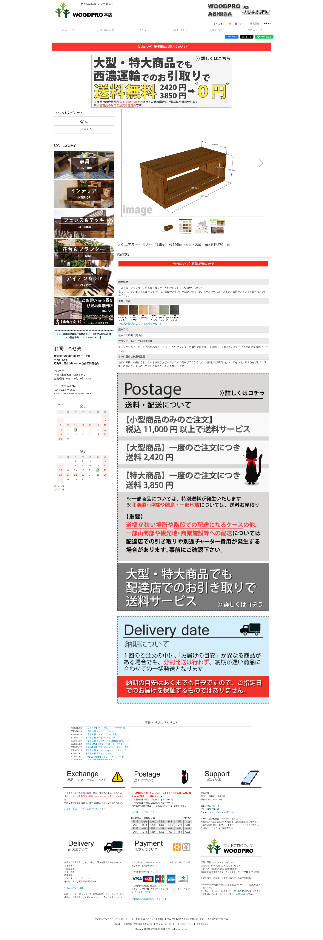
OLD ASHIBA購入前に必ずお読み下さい (186, 919)
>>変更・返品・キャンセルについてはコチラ (85, 809)
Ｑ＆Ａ (142, 30)
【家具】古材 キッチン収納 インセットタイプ (105, 750)
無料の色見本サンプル (218, 919)
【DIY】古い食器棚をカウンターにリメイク (104, 757)
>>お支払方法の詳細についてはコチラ (149, 899)
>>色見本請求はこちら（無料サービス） (140, 323)
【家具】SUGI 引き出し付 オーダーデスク (103, 744)
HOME (117, 924)
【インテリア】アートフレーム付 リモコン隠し (105, 728)
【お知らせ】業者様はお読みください (161, 46)
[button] (125, 163)
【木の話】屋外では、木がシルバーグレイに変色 (106, 747)
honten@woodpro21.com (221, 812)
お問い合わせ (180, 30)
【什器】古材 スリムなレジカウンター (101, 731)
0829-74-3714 (212, 806)
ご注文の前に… (218, 30)
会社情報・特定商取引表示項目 (138, 924)
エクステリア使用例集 (153, 919)
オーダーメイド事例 (130, 919)
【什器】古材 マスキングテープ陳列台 (101, 734)
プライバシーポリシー (166, 924)
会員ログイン (202, 924)
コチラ (215, 828)
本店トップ (68, 30)
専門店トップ (255, 30)
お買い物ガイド (105, 30)
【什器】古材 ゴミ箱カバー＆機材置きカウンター (106, 741)
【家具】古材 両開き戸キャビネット (100, 737)
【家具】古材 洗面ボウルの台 (97, 753)
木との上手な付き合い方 (106, 919)
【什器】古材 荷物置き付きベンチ (99, 760)
